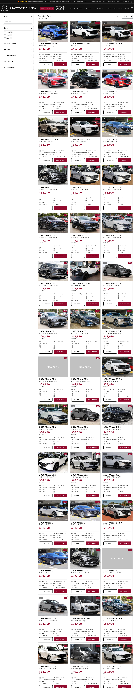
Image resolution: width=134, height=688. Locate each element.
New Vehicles (76, 8)
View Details (46, 64)
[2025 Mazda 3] (117, 127)
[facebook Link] (123, 2)
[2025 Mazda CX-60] (53, 127)
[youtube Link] (126, 2)
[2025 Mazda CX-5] (53, 79)
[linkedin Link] (129, 2)
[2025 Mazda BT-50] (53, 31)
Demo (88, 8)
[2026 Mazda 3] (53, 510)
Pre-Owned (99, 8)
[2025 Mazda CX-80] (117, 79)
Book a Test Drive (47, 8)
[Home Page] (4, 8)
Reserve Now (60, 64)
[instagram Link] (131, 2)
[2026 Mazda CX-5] (53, 175)
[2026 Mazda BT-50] (117, 367)
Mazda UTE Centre (114, 8)
